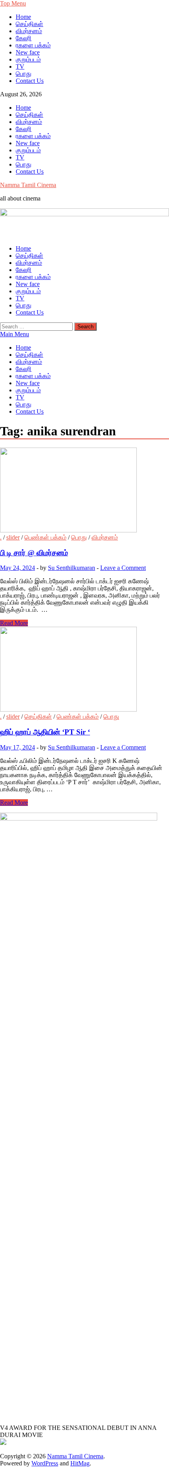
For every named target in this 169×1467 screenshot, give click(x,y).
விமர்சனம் (29, 31)
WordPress (44, 1463)
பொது (23, 73)
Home (23, 16)
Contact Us (30, 80)
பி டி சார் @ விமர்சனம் (34, 553)
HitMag (80, 1463)
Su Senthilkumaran (71, 567)
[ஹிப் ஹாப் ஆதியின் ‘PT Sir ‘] (84, 670)
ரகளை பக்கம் (33, 45)
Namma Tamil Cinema (28, 185)
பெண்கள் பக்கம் (45, 537)
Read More (14, 623)
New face (28, 52)
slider (13, 537)
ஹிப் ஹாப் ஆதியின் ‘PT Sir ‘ (45, 732)
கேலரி (23, 38)
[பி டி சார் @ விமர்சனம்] (84, 491)
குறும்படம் (28, 59)
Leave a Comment (123, 567)
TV (20, 66)
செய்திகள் (29, 24)
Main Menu (14, 334)
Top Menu (13, 3)
